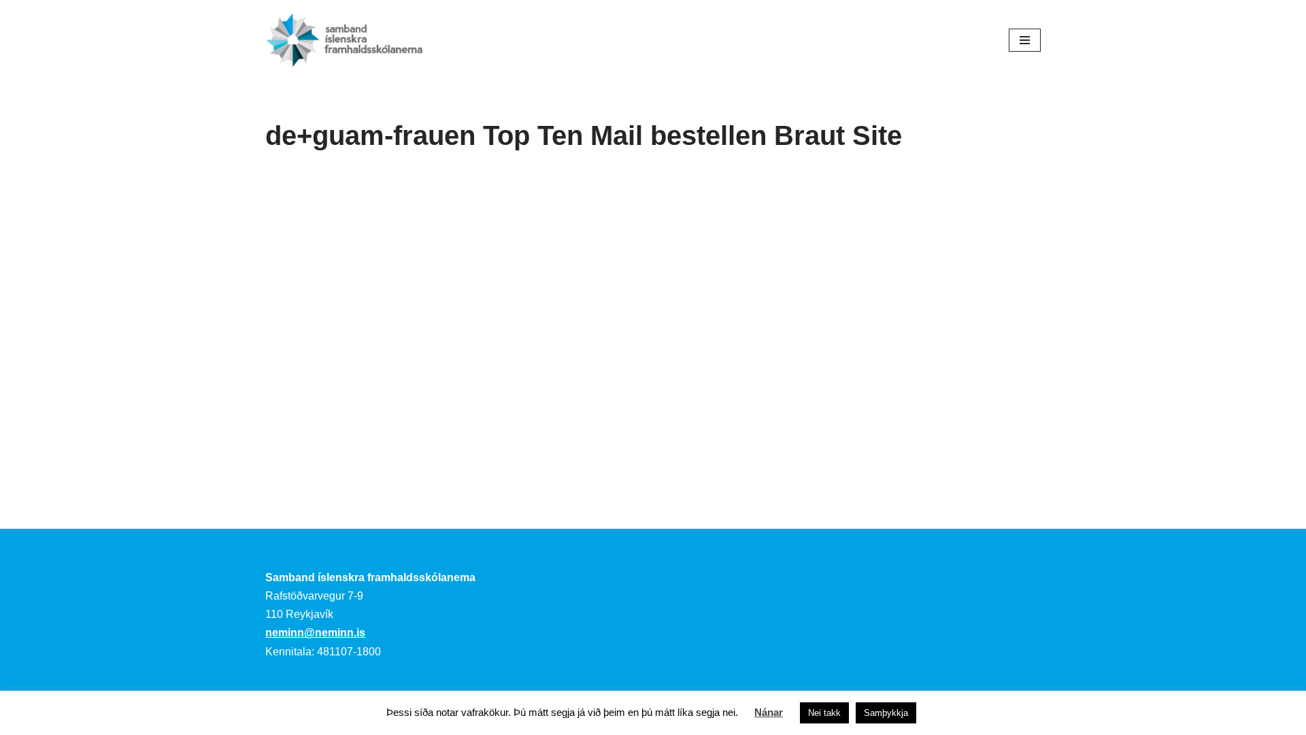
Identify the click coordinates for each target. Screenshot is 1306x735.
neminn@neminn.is (315, 632)
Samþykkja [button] (886, 713)
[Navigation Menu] (1025, 40)
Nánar (768, 712)
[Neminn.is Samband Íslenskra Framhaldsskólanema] (344, 39)
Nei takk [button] (824, 713)
